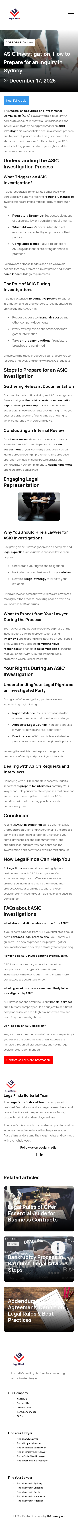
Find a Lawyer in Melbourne (31, 1496)
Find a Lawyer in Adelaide (30, 1500)
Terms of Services (26, 1411)
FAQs (20, 1416)
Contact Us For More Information (28, 1060)
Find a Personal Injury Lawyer (32, 1460)
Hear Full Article (16, 101)
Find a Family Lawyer (27, 1438)
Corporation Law (19, 42)
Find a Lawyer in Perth (28, 1492)
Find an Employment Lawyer (31, 1451)
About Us (22, 1398)
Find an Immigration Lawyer (31, 1447)
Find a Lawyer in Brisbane (30, 1487)
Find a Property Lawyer (29, 1443)
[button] (71, 14)
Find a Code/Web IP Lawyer (31, 1456)
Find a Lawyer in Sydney (29, 1483)
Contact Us (23, 1403)
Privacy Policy (24, 1407)
